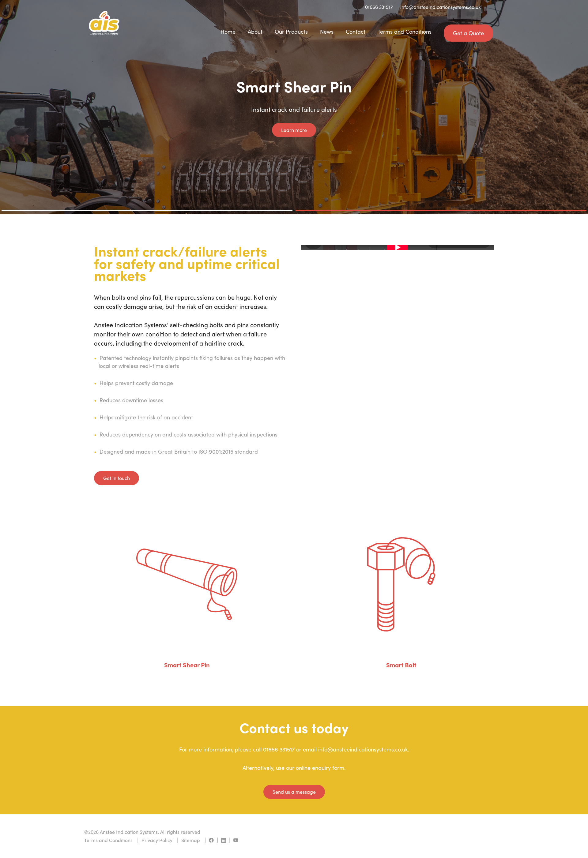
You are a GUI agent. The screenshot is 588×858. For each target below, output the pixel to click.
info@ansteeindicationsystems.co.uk (440, 7)
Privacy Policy (156, 840)
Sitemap (190, 840)
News (327, 31)
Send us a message (294, 792)
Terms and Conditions (405, 31)
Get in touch (116, 478)
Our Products (291, 31)
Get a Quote (468, 33)
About (255, 31)
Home (228, 31)
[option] (294, 107)
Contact (355, 31)
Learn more (294, 129)
